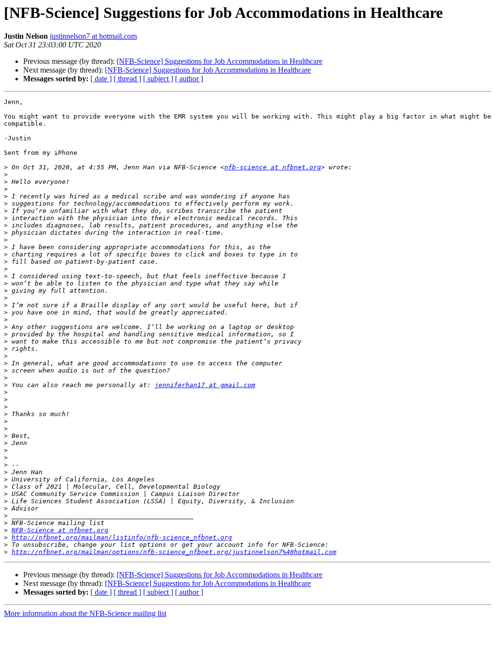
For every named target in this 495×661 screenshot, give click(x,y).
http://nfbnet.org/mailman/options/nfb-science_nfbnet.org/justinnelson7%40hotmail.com (174, 552)
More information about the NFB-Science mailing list (85, 613)
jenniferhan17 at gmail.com (205, 385)
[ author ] (189, 79)
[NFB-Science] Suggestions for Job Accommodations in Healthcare (219, 61)
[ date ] (101, 79)
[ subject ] (158, 79)
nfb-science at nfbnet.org (272, 167)
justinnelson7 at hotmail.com (93, 36)
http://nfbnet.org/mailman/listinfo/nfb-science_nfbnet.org (122, 537)
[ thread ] (127, 79)
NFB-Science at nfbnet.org (60, 530)
